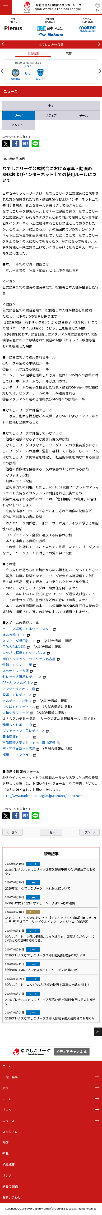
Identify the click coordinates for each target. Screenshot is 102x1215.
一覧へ (51, 832)
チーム (7, 1099)
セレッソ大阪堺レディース (22, 676)
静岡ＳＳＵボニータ (17, 724)
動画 (5, 1142)
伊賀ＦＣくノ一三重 (17, 664)
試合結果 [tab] (33, 53)
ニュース (8, 1120)
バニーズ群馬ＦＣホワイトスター (27, 628)
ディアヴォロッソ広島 (18, 748)
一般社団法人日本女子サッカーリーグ (57, 7)
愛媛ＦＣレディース (17, 694)
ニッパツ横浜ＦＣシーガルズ (24, 652)
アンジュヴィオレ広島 (18, 688)
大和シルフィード (15, 712)
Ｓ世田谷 (15, 79)
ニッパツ (40, 79)
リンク (7, 1175)
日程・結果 (10, 1077)
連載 (5, 1153)
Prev (2, 71)
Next (99, 71)
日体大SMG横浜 (14, 646)
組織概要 (8, 1164)
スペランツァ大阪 (15, 670)
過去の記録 (10, 1186)
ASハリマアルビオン (17, 682)
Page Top (98, 1032)
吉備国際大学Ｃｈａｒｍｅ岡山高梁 (29, 742)
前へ (14, 832)
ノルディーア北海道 (17, 700)
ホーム (7, 1066)
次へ (87, 832)
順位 (5, 1088)
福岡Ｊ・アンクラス (17, 754)
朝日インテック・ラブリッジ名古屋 (29, 658)
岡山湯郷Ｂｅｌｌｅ (17, 736)
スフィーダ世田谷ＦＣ (19, 640)
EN (98, 10)
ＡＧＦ (28, 66)
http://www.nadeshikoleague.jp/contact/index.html (42, 795)
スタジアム (10, 1131)
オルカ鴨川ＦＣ (14, 634)
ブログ (7, 1109)
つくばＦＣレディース (18, 706)
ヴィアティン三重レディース (23, 730)
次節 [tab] (69, 53)
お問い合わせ (11, 1197)
